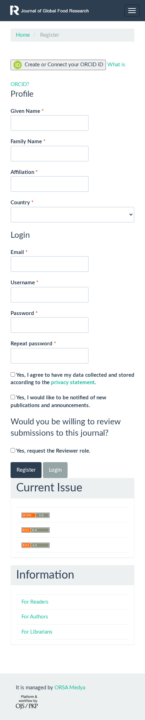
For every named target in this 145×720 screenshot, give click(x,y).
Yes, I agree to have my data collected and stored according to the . (72, 379)
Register (26, 470)
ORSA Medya (70, 687)
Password (35, 313)
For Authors (34, 616)
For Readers (35, 602)
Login (55, 470)
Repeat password (44, 343)
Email (30, 252)
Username (35, 282)
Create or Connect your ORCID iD (63, 64)
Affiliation (35, 172)
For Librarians (36, 632)
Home (23, 35)
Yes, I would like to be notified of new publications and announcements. (58, 401)
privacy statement (73, 382)
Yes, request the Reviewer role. (52, 451)
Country (33, 202)
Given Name (38, 111)
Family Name (39, 141)
